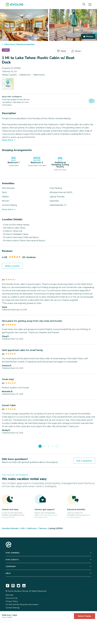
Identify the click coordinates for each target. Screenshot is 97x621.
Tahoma (42, 528)
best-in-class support (79, 516)
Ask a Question (84, 461)
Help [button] (8, 573)
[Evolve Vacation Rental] (14, 5)
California (31, 528)
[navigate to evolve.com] (8, 545)
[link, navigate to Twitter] (18, 585)
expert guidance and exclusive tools (46, 516)
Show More (7, 140)
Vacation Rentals (10, 528)
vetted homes (8, 517)
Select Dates (84, 616)
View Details (7, 617)
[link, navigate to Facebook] (7, 585)
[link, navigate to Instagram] (13, 585)
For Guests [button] (12, 559)
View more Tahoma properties (19, 44)
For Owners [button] (13, 553)
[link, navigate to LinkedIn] (24, 585)
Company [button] (11, 566)
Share (78, 51)
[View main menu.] (89, 4)
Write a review (12, 266)
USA (22, 528)
